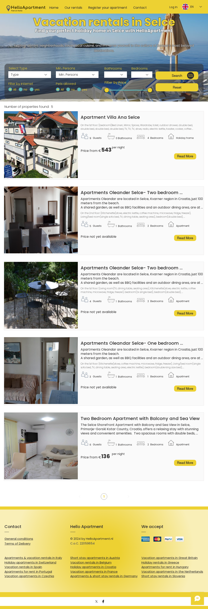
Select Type (18, 68)
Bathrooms (113, 68)
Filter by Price (115, 82)
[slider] (106, 90)
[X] (96, 601)
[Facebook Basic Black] (103, 601)
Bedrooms (139, 68)
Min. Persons (65, 68)
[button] (177, 75)
